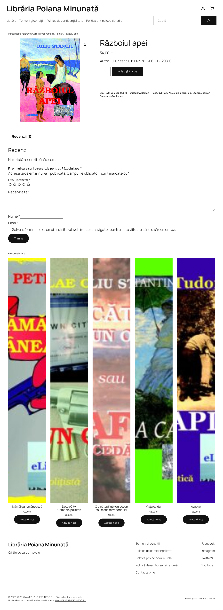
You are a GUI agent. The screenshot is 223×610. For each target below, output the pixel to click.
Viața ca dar (154, 506)
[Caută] (208, 20)
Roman (59, 33)
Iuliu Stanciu (194, 92)
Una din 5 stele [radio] (10, 184)
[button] (85, 45)
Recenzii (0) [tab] (22, 136)
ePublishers (179, 92)
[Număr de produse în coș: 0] (211, 8)
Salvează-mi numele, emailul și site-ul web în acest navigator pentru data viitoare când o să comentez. (94, 229)
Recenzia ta (19, 192)
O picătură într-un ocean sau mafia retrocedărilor (111, 508)
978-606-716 (165, 92)
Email (13, 223)
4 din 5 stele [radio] (24, 184)
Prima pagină (14, 33)
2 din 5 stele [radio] (15, 184)
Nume (14, 216)
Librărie (27, 33)
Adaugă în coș (127, 71)
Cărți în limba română (43, 33)
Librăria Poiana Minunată (53, 8)
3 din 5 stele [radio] (19, 184)
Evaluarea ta (19, 180)
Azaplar (196, 506)
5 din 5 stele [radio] (28, 184)
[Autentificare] (203, 8)
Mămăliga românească (27, 506)
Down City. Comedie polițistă (69, 508)
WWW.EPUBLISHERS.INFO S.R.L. (38, 597)
